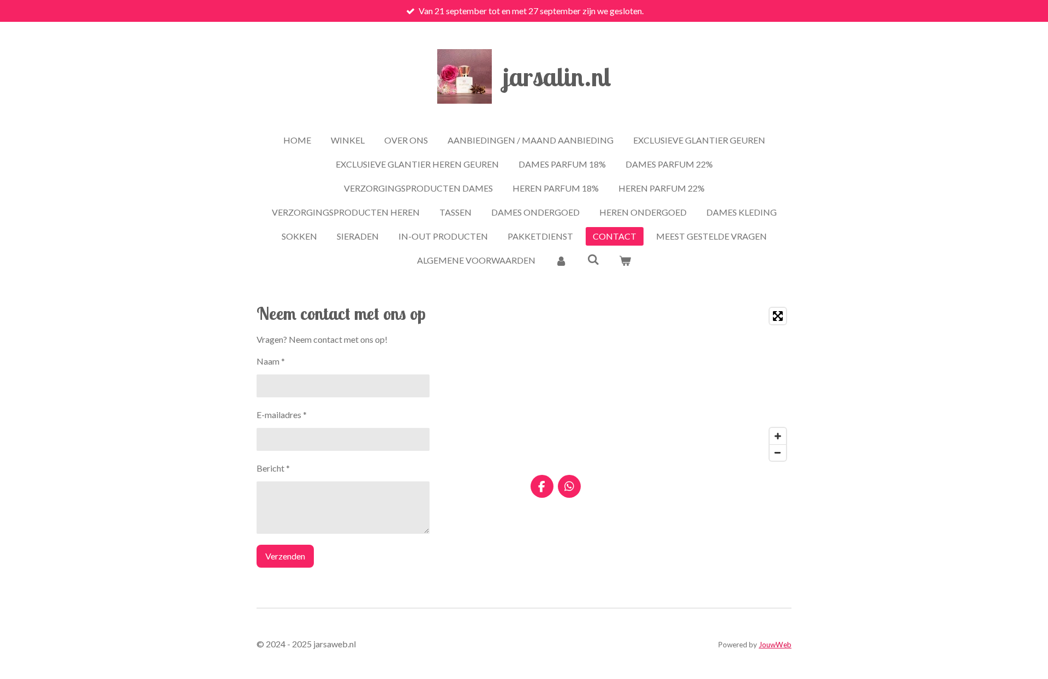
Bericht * (273, 468)
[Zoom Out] (778, 452)
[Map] (661, 384)
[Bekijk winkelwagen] (625, 260)
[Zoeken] (593, 259)
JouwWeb (775, 644)
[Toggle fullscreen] (778, 316)
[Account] (561, 260)
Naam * (271, 361)
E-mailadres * (282, 414)
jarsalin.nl (557, 76)
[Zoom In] (778, 436)
